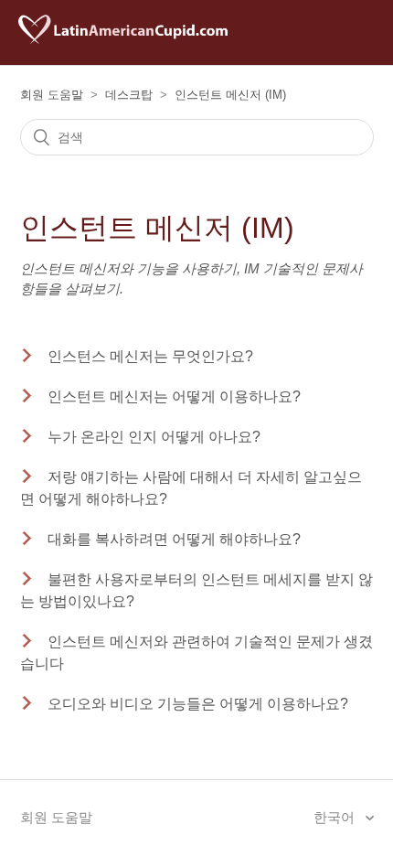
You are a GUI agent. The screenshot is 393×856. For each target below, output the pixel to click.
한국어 (335, 817)
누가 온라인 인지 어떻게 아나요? (154, 436)
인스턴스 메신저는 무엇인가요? (150, 356)
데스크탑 (129, 95)
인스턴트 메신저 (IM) (230, 95)
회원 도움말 (51, 95)
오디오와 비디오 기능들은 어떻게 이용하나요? (198, 704)
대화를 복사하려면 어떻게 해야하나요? (174, 539)
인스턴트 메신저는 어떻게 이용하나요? (174, 396)
